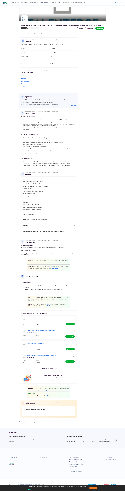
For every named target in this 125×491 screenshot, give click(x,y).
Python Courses (73, 466)
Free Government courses (75, 459)
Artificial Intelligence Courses (76, 464)
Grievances (108, 461)
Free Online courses (74, 457)
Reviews (43, 33)
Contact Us (44, 457)
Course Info (37, 33)
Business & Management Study (74, 439)
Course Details (25, 81)
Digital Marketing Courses (75, 471)
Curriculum (24, 83)
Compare (90, 28)
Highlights (23, 78)
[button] (80, 28)
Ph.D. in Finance (96, 439)
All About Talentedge (13, 439)
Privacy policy (109, 457)
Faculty (23, 86)
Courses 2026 (12, 441)
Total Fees (25, 323)
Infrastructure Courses (97, 441)
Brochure (100, 28)
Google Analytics (107, 439)
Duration (37, 323)
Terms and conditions (111, 459)
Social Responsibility (86, 439)
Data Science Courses (74, 461)
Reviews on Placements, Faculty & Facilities (29, 439)
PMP (83, 441)
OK (93, 488)
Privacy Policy (79, 487)
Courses (30, 33)
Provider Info (24, 33)
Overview (23, 76)
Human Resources (71, 441)
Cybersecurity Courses (74, 469)
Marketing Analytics (107, 441)
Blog (70, 473)
